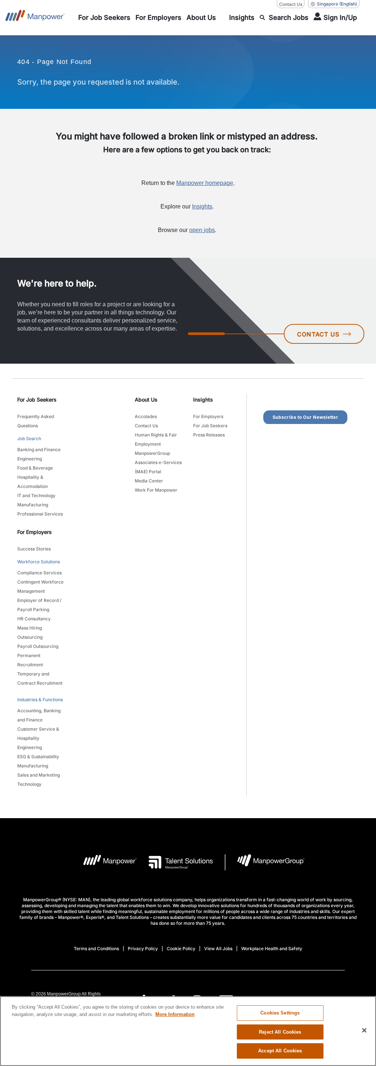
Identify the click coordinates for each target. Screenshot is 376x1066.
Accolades (146, 416)
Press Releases (209, 435)
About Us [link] (146, 399)
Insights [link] (203, 399)
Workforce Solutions (38, 561)
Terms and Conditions (96, 948)
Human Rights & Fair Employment (156, 439)
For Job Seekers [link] (37, 399)
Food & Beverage (35, 468)
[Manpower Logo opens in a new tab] (104, 862)
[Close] (364, 1030)
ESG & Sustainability (38, 756)
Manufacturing (32, 504)
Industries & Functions (40, 699)
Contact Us (290, 4)
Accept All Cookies (280, 1050)
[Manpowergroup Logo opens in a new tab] (264, 862)
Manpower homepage (204, 183)
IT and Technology (36, 495)
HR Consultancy (34, 618)
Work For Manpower (156, 490)
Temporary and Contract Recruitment (39, 678)
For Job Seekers (210, 425)
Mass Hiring (29, 628)
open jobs (202, 230)
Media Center (149, 481)
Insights (202, 206)
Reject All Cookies (280, 1032)
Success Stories (34, 549)
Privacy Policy (143, 948)
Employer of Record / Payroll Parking (39, 605)
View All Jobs (218, 948)
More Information (175, 1014)
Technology (29, 784)
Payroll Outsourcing (37, 646)
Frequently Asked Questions (35, 421)
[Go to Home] (35, 17)
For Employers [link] (34, 532)
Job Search (29, 438)
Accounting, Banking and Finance (39, 715)
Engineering (29, 458)
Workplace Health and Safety (271, 948)
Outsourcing (30, 637)
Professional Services (40, 514)
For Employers (208, 416)
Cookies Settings (280, 1013)
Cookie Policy (181, 948)
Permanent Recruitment (30, 660)
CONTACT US (318, 334)
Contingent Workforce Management (40, 586)
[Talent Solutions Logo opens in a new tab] (175, 862)
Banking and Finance (39, 449)
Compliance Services (39, 572)
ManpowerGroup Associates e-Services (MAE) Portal (158, 462)
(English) (337, 4)
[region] (188, 1031)
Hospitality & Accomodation (32, 481)
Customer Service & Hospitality (38, 733)
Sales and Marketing (38, 775)
